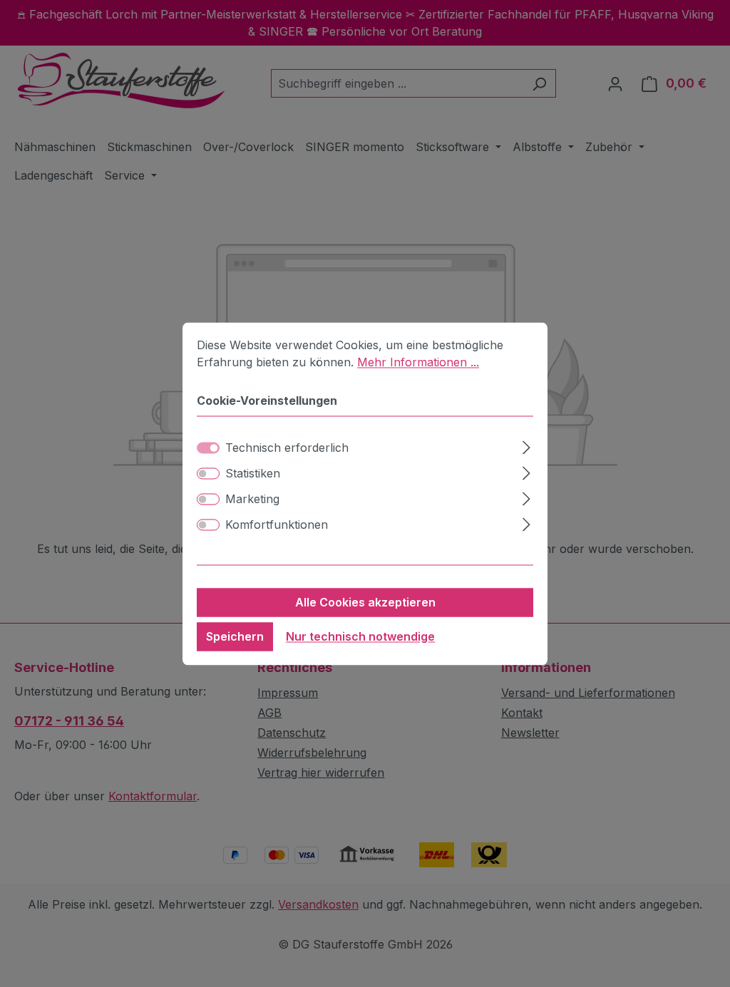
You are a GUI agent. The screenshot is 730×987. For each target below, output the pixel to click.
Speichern (235, 636)
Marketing (252, 499)
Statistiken (252, 473)
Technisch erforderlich (287, 447)
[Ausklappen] (526, 445)
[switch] (208, 473)
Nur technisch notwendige (360, 636)
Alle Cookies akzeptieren (365, 602)
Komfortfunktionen (276, 524)
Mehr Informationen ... (418, 362)
